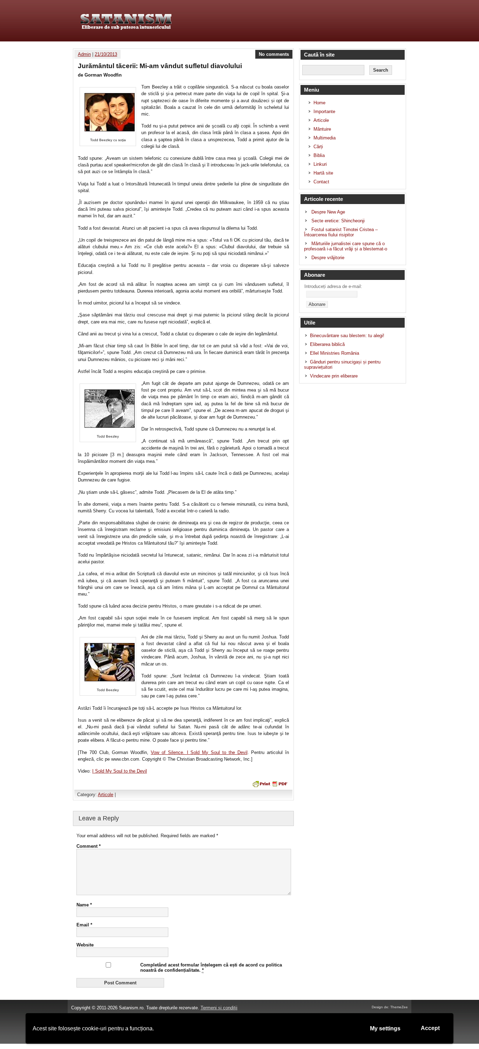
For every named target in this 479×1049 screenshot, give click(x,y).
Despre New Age (328, 212)
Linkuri (320, 164)
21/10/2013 (106, 54)
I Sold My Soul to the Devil (119, 771)
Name (84, 904)
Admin (84, 54)
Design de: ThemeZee (390, 1007)
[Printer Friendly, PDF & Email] (269, 783)
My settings (385, 1028)
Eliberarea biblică (327, 344)
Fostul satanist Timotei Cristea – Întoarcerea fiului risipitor (341, 232)
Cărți (318, 146)
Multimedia (324, 137)
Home (319, 102)
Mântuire (322, 129)
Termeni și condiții (219, 1007)
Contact (321, 181)
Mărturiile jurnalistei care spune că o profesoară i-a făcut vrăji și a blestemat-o (345, 246)
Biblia (319, 155)
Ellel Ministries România (334, 353)
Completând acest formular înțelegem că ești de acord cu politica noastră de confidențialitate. (211, 967)
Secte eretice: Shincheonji (338, 220)
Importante (324, 111)
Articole (105, 794)
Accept (430, 1028)
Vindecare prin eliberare (334, 376)
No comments (274, 54)
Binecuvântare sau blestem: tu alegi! (347, 335)
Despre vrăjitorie (327, 257)
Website (85, 945)
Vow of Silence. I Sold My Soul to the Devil (199, 752)
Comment (88, 846)
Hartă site (323, 173)
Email (84, 924)
